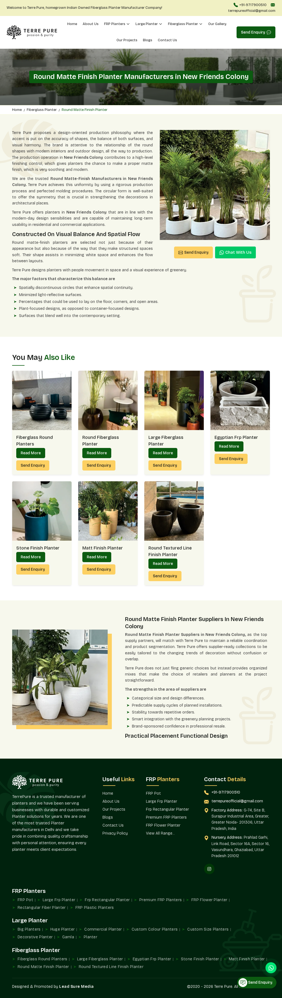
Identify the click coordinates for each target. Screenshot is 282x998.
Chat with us (238, 252)
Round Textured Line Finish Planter (170, 551)
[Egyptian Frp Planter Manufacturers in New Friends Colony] (240, 400)
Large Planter (146, 24)
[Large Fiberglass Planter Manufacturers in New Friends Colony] (174, 400)
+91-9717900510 (253, 5)
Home (72, 24)
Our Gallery (217, 24)
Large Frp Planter (161, 801)
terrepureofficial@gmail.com (251, 11)
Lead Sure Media (76, 986)
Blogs (147, 40)
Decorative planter (35, 937)
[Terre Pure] (32, 32)
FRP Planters (114, 24)
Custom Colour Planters (155, 929)
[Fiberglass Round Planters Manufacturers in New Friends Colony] (42, 400)
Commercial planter (103, 929)
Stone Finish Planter (37, 548)
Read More (31, 453)
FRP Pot (153, 793)
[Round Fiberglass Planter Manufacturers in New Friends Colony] (108, 400)
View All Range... (160, 833)
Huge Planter (62, 929)
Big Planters (29, 929)
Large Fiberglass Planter (165, 441)
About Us (91, 24)
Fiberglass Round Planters (34, 441)
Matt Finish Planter (102, 548)
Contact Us (167, 40)
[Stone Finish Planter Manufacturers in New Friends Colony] (42, 511)
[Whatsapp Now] (270, 967)
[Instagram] (209, 869)
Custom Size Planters (208, 929)
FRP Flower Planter (163, 825)
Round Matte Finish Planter (43, 966)
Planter (90, 937)
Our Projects (126, 40)
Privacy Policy (115, 833)
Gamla (68, 937)
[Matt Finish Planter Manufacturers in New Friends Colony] (108, 511)
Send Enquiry (253, 32)
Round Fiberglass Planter (100, 441)
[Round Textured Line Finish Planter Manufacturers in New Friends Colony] (174, 511)
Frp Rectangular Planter (167, 809)
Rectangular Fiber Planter (42, 907)
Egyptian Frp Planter (236, 437)
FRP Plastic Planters (94, 907)
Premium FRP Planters (166, 817)
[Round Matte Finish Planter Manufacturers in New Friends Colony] (215, 185)
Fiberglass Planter (183, 24)
